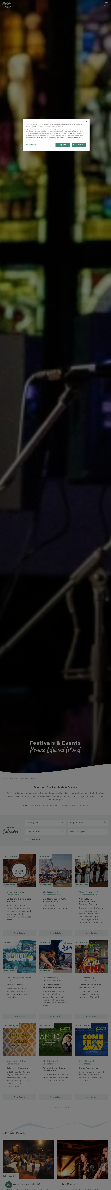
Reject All (63, 145)
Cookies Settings (31, 144)
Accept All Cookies (79, 145)
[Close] (86, 121)
